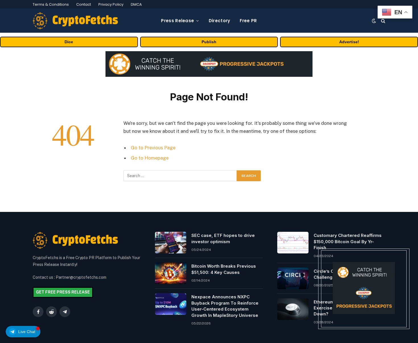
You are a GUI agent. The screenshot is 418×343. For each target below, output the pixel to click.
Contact (83, 4)
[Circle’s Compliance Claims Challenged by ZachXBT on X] (293, 278)
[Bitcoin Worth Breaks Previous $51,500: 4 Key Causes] (170, 273)
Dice (69, 42)
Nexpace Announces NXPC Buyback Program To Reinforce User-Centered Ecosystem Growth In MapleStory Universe (224, 306)
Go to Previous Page (153, 147)
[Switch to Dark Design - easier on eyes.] (374, 20)
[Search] (382, 20)
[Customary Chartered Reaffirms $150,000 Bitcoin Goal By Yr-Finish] (293, 242)
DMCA (136, 4)
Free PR (248, 21)
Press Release (177, 21)
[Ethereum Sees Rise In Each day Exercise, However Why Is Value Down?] (293, 309)
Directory (219, 21)
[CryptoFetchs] (75, 20)
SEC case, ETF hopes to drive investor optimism (223, 238)
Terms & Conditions (51, 4)
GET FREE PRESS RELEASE (63, 292)
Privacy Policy (110, 4)
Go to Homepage (150, 158)
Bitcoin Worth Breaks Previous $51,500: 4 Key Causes (223, 269)
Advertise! (349, 42)
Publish (209, 42)
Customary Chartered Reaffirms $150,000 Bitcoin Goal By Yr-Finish (348, 241)
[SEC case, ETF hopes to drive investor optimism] (170, 242)
